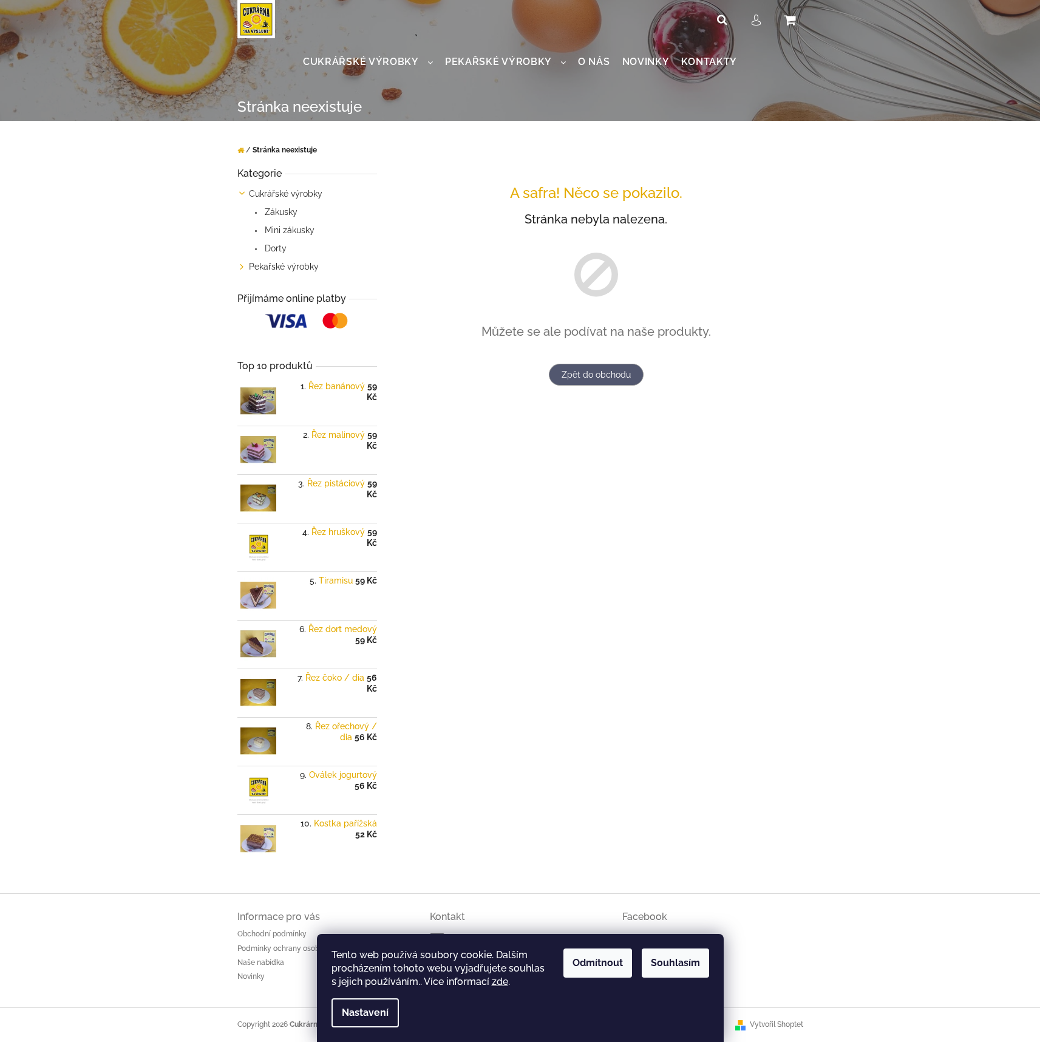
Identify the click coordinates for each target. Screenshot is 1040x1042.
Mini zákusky (288, 230)
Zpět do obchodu (596, 375)
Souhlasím (675, 963)
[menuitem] (368, 62)
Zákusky (279, 212)
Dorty (274, 248)
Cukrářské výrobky (285, 194)
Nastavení (365, 1012)
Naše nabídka (260, 962)
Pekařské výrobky (284, 266)
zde (500, 981)
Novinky (251, 976)
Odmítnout (598, 963)
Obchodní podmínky (272, 934)
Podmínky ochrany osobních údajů (296, 948)
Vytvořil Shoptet (776, 1024)
